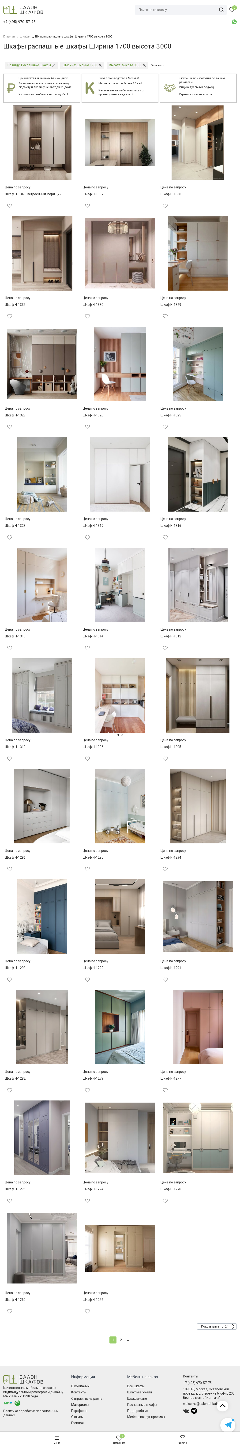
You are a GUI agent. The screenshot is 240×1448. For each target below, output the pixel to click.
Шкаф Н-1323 (15, 526)
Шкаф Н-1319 (93, 526)
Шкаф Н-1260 (15, 1300)
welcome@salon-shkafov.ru (203, 1404)
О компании (80, 1386)
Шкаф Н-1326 (93, 415)
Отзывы (77, 1417)
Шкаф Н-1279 (93, 1078)
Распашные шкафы (142, 1405)
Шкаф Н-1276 (15, 1189)
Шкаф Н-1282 (15, 1078)
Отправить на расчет (87, 1398)
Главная (77, 1423)
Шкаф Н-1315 (15, 636)
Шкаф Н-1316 (171, 526)
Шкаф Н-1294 (171, 857)
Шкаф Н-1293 (15, 968)
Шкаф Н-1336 (171, 194)
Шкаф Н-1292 (93, 968)
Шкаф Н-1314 (93, 636)
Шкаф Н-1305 (171, 747)
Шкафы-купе (137, 1398)
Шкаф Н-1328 (15, 415)
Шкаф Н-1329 (171, 305)
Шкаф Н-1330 (93, 305)
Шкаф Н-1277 (171, 1078)
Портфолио (79, 1411)
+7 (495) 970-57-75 (197, 1383)
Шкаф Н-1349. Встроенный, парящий (33, 194)
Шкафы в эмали (139, 1392)
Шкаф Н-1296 (15, 857)
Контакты (78, 1392)
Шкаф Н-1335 (15, 305)
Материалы (80, 1405)
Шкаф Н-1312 (171, 636)
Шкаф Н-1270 (171, 1189)
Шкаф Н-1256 (93, 1300)
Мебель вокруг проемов (146, 1417)
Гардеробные (137, 1411)
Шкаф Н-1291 (171, 968)
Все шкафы (136, 1386)
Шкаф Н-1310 (15, 747)
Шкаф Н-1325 (171, 415)
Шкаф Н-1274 (93, 1189)
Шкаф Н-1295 (93, 857)
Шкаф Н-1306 (93, 747)
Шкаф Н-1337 (93, 194)
